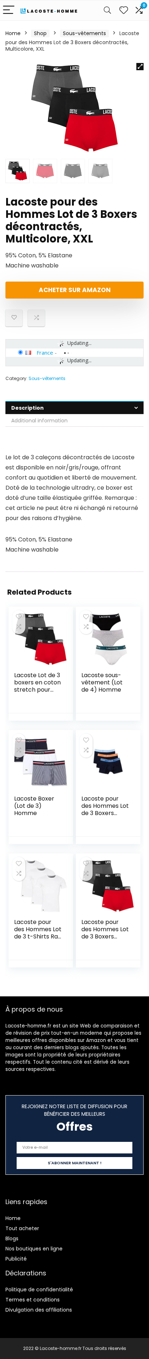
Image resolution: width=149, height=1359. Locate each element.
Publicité (16, 1258)
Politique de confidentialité (39, 1289)
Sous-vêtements (84, 33)
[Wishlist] (123, 10)
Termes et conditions (32, 1299)
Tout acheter (22, 1228)
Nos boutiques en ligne (34, 1248)
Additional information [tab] (39, 420)
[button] (140, 66)
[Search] (107, 10)
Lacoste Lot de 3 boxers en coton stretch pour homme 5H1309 (37, 686)
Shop (40, 33)
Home (13, 33)
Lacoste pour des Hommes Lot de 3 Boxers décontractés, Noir (105, 813)
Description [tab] (27, 408)
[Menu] (8, 10)
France (45, 352)
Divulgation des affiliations (38, 1309)
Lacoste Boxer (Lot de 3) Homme (34, 805)
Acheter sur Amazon (75, 290)
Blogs (11, 1238)
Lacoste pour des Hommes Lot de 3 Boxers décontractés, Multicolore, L (105, 936)
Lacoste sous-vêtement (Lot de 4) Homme (102, 682)
